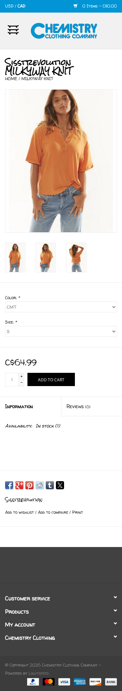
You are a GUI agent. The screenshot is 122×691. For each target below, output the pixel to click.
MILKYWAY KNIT (37, 78)
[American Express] (79, 682)
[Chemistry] (74, 30)
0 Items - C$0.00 (99, 6)
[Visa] (64, 682)
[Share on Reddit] (40, 485)
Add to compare (53, 512)
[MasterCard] (48, 682)
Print (77, 512)
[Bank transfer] (110, 682)
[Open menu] (13, 29)
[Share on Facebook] (9, 485)
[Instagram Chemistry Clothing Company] (67, 567)
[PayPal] (32, 682)
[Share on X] (60, 485)
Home (11, 78)
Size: (11, 322)
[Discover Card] (95, 682)
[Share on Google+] (19, 485)
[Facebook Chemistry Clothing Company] (54, 567)
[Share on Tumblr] (50, 485)
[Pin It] (29, 485)
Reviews (78, 406)
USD (10, 6)
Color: (12, 298)
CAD (21, 6)
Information (19, 406)
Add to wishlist (20, 512)
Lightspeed (38, 673)
